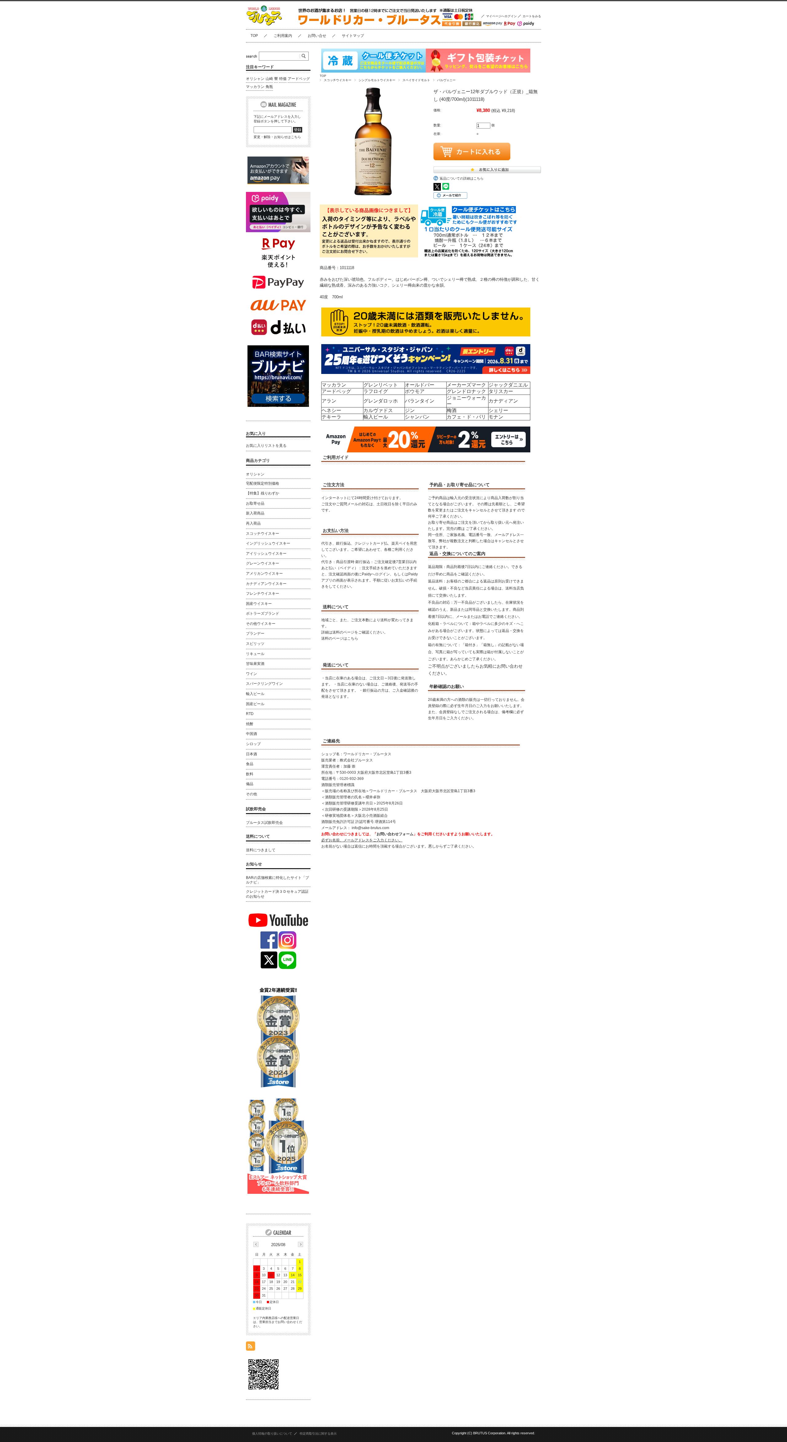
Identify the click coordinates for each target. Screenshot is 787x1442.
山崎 (269, 79)
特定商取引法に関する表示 (318, 1433)
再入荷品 (253, 523)
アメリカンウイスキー (264, 573)
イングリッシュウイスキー (268, 543)
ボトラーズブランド (262, 613)
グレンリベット (380, 384)
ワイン (251, 674)
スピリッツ (255, 644)
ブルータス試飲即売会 (264, 822)
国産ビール (255, 704)
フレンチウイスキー (262, 593)
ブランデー (255, 633)
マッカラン (334, 384)
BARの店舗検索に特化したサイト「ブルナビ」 (277, 880)
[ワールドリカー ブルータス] (276, 24)
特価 (283, 79)
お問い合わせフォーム (395, 834)
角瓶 (269, 87)
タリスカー (500, 391)
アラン (329, 400)
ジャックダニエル (508, 384)
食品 (249, 764)
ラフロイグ (375, 391)
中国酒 (251, 734)
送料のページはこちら (339, 638)
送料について (258, 836)
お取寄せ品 (255, 503)
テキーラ (331, 416)
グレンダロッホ (380, 400)
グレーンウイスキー (262, 563)
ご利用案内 (283, 36)
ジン (410, 410)
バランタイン (419, 400)
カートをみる (532, 16)
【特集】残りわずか (262, 493)
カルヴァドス (378, 410)
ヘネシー (331, 410)
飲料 (249, 774)
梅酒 (452, 410)
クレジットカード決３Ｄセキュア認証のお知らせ (277, 894)
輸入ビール (375, 416)
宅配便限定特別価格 (262, 483)
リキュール (255, 654)
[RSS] (250, 1347)
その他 (251, 794)
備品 (249, 784)
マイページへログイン (501, 16)
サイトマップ (353, 36)
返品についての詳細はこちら (462, 178)
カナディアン (503, 400)
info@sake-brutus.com (370, 828)
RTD (250, 714)
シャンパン (417, 416)
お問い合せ (317, 36)
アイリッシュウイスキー (266, 553)
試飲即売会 (256, 809)
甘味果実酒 (255, 663)
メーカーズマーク (466, 384)
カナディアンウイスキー (266, 584)
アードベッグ (336, 391)
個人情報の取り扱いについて (272, 1433)
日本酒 (251, 754)
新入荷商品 (255, 513)
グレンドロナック (466, 391)
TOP (254, 36)
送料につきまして (260, 850)
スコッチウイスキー (337, 80)
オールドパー (419, 384)
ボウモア (415, 391)
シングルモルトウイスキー (376, 80)
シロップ (253, 744)
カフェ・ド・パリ (466, 416)
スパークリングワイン (264, 683)
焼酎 (249, 724)
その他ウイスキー (260, 624)
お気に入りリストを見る (266, 445)
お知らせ (254, 864)
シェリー (498, 410)
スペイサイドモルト (416, 80)
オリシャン (255, 79)
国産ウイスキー (259, 604)
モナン (495, 416)
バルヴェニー (446, 80)
